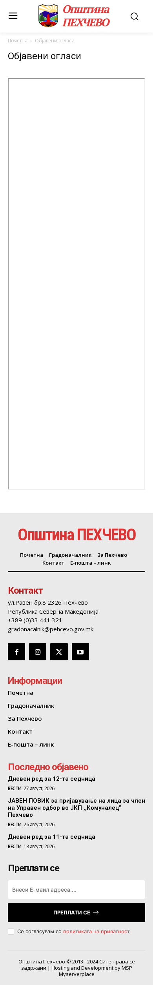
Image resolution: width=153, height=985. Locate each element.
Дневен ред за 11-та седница (51, 836)
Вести (15, 788)
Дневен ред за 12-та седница (51, 778)
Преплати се (71, 912)
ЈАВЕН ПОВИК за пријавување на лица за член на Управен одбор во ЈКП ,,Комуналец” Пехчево (76, 807)
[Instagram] (37, 651)
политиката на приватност (96, 931)
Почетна (17, 40)
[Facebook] (16, 651)
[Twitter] (58, 651)
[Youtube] (80, 651)
